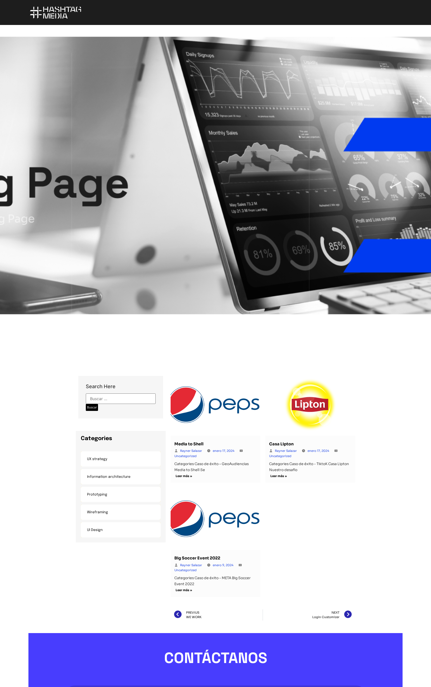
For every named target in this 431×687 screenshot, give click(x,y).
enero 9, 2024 (223, 565)
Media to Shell (189, 444)
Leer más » (184, 476)
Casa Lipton (281, 444)
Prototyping (97, 494)
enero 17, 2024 (223, 451)
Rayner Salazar (191, 451)
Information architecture (108, 477)
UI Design (95, 530)
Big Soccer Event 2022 (197, 558)
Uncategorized (185, 456)
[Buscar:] (121, 398)
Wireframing (97, 512)
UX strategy (97, 459)
